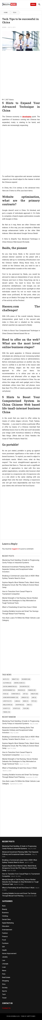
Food (5, 694)
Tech (14, 12)
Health (34, 694)
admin (4, 27)
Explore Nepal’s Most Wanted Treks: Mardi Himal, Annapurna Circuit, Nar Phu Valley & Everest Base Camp (20, 584)
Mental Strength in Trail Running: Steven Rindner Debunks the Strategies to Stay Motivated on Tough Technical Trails (20, 600)
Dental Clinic (19, 683)
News (25, 701)
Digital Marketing (10, 686)
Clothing (7, 683)
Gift (25, 694)
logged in (15, 549)
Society (6, 708)
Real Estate (7, 704)
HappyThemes (31, 1016)
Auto (6, 679)
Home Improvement (10, 697)
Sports (16, 708)
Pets (34, 701)
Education (24, 686)
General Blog (15, 1016)
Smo (29, 704)
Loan (17, 701)
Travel (6, 712)
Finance (31, 690)
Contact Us (6, 1008)
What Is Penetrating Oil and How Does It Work (19, 607)
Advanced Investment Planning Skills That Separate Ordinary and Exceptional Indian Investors (18, 569)
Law (34, 697)
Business (26, 679)
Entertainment (9, 690)
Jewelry (24, 697)
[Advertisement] (21, 74)
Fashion (21, 690)
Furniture (16, 694)
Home (6, 12)
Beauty (15, 679)
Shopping (20, 704)
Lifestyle (7, 701)
